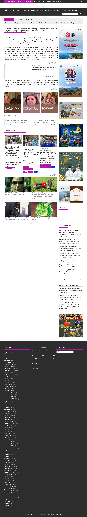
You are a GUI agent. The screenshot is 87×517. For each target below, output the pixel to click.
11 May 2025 (44, 148)
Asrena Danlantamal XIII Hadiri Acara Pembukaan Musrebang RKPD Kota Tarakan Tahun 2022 (17, 122)
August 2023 (8, 425)
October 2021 (8, 470)
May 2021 (7, 480)
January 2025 (8, 391)
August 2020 (8, 499)
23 (36, 361)
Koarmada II (26, 167)
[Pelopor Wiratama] (6, 10)
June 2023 (7, 429)
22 (32, 361)
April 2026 (7, 360)
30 (36, 363)
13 (50, 355)
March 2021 (7, 485)
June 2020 (7, 503)
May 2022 (7, 456)
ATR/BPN (50, 10)
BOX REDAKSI (75, 10)
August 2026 (8, 352)
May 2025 (7, 382)
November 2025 (9, 370)
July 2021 (7, 476)
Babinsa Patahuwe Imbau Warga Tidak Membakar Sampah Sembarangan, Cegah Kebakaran (70, 241)
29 (32, 363)
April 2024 (7, 409)
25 (43, 361)
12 (46, 355)
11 (43, 355)
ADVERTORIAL (67, 10)
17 (39, 358)
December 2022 (9, 442)
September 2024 (9, 399)
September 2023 (9, 423)
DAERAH (32, 10)
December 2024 (9, 393)
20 (50, 358)
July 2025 (7, 378)
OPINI (61, 10)
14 (54, 355)
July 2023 (7, 427)
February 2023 (8, 438)
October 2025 (8, 372)
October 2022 (8, 446)
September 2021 (9, 472)
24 (39, 361)
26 (46, 361)
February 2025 (8, 388)
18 (43, 358)
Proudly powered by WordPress (32, 514)
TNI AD (37, 10)
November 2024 (9, 395)
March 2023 (7, 435)
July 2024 (7, 403)
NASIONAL (17, 10)
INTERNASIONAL (25, 10)
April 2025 (7, 384)
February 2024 (8, 413)
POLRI (45, 10)
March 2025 (7, 386)
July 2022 (7, 452)
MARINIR (25, 171)
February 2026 (8, 364)
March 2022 (7, 460)
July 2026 (7, 354)
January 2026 (8, 366)
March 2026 (7, 362)
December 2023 (9, 417)
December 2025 (9, 368)
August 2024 (8, 401)
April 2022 (7, 458)
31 (39, 363)
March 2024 (7, 411)
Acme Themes (60, 514)
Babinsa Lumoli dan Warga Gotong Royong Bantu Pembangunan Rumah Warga (69, 256)
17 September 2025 (11, 144)
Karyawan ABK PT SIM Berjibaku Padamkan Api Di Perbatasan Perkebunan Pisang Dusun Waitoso (69, 232)
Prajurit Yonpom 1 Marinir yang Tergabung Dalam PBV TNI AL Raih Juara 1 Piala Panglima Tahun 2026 (69, 304)
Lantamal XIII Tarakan (11, 115)
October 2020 (8, 495)
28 (54, 361)
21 (54, 358)
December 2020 (9, 491)
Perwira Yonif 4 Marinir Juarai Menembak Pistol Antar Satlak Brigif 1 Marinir (70, 297)
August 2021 (8, 474)
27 (50, 361)
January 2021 (8, 489)
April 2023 (7, 433)
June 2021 (7, 478)
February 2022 (8, 462)
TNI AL (41, 10)
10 (39, 355)
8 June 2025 (26, 147)
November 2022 (9, 444)
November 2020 (9, 493)
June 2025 (7, 380)
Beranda (11, 10)
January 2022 (8, 464)
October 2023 (8, 421)
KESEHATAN (56, 10)
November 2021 (9, 468)
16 (36, 358)
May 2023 (7, 431)
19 (46, 358)
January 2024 (8, 415)
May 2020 (7, 505)
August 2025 (8, 376)
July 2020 (7, 501)
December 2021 (9, 466)
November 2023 (9, 419)
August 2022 (8, 450)
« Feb (32, 368)
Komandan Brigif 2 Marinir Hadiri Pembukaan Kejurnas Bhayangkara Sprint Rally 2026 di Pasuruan (69, 272)
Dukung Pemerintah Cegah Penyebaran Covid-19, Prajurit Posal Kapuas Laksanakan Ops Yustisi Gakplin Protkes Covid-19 (45, 122)
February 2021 (8, 487)
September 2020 (9, 497)
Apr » (36, 368)
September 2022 (9, 448)
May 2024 (7, 407)
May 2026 (7, 358)
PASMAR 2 (30, 171)
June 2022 (7, 454)
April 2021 (7, 482)
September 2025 (9, 374)
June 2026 (7, 356)
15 (32, 358)
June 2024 (7, 405)
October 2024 (8, 397)
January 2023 (8, 440)
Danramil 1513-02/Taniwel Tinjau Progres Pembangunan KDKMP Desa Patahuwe (70, 248)
